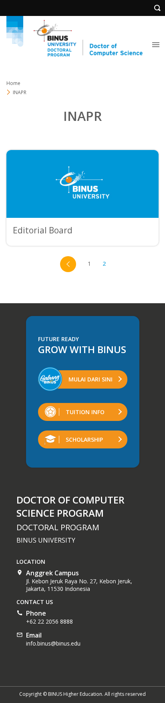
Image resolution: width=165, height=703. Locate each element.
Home (13, 83)
